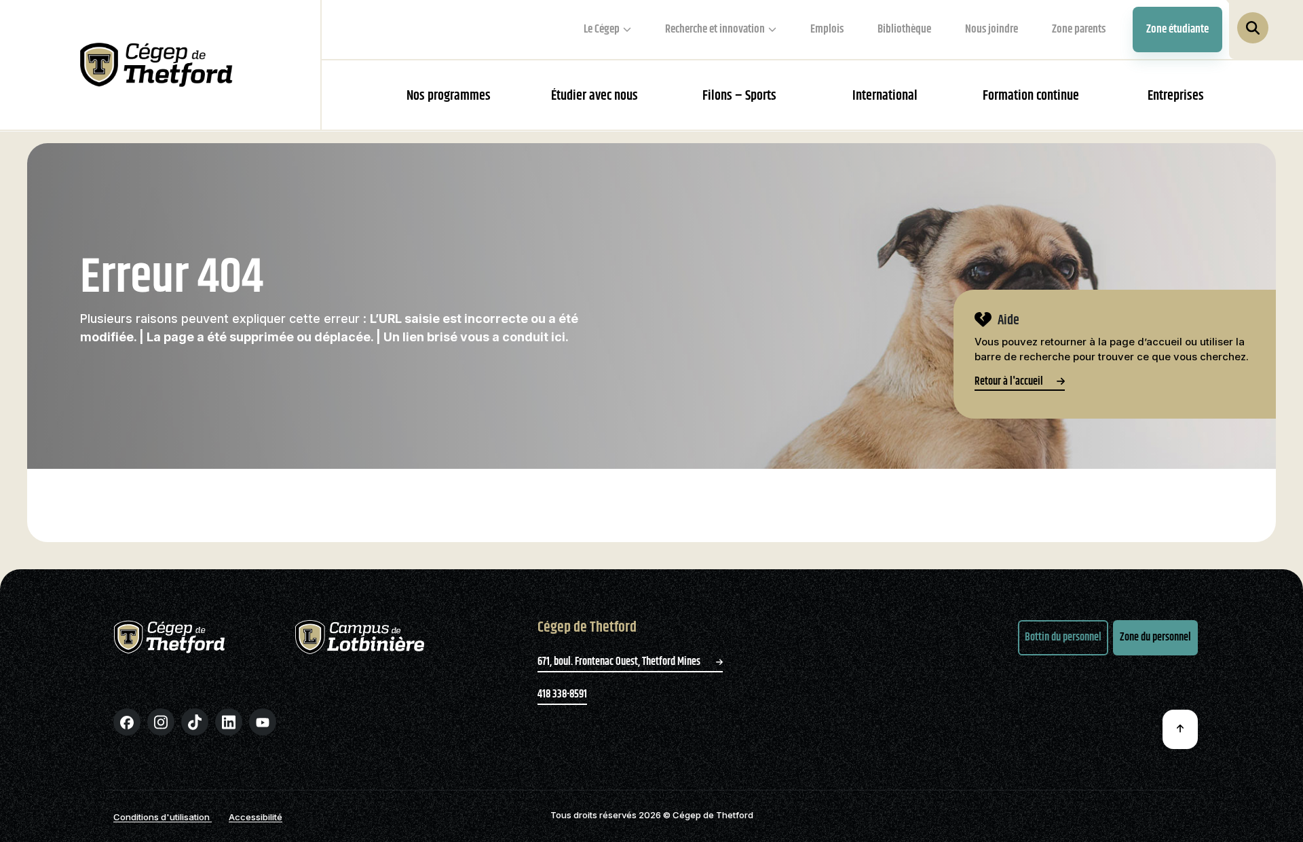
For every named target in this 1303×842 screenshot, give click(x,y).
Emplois (827, 29)
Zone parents (1079, 29)
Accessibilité (255, 816)
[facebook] (126, 721)
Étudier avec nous (594, 96)
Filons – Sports (739, 96)
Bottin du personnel (1063, 637)
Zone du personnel (1155, 637)
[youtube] (262, 721)
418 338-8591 (562, 694)
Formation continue (1031, 96)
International (885, 96)
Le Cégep (602, 29)
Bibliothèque (904, 29)
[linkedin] (228, 721)
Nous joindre (991, 29)
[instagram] (160, 721)
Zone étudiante (1177, 29)
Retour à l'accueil (1009, 383)
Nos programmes (449, 96)
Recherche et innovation (715, 29)
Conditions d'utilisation (162, 816)
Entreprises (1176, 96)
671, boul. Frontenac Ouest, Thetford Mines (619, 661)
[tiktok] (194, 721)
